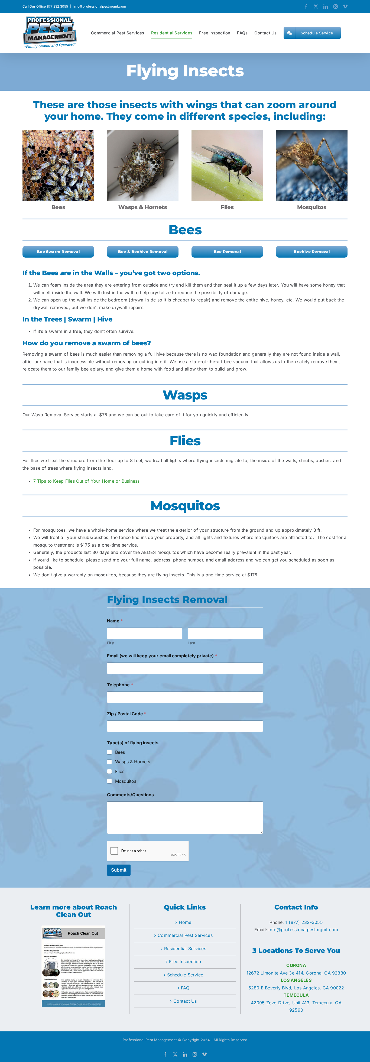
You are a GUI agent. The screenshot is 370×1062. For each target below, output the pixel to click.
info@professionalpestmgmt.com (99, 6)
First (111, 643)
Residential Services (185, 948)
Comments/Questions (130, 794)
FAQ (185, 987)
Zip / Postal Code (126, 713)
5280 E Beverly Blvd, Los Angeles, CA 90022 (296, 987)
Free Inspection (185, 961)
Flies (119, 771)
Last (191, 643)
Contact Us (185, 1001)
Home (185, 922)
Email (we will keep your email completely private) (162, 655)
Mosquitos (125, 781)
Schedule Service (185, 974)
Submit (118, 870)
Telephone (120, 684)
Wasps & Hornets (132, 761)
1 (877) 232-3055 (304, 922)
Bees (120, 752)
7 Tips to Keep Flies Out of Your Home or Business (86, 481)
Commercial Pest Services (185, 935)
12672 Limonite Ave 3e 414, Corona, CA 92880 (296, 973)
